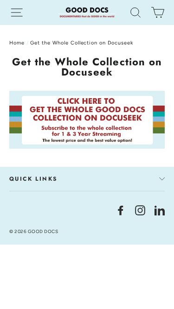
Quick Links (33, 179)
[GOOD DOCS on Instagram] (140, 209)
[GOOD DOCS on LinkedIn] (160, 209)
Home (17, 43)
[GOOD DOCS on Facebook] (121, 209)
